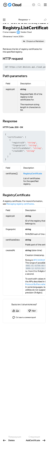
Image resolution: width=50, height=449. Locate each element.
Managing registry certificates (20, 204)
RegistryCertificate (32, 173)
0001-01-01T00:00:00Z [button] (37, 265)
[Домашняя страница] (13, 5)
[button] (33, 4)
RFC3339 (37, 260)
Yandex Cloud (26, 32)
